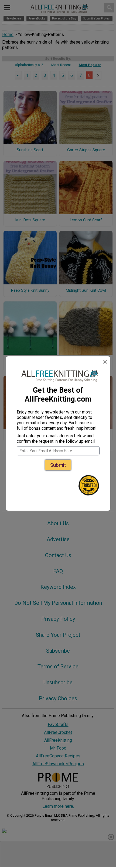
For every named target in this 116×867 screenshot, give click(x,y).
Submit (58, 465)
